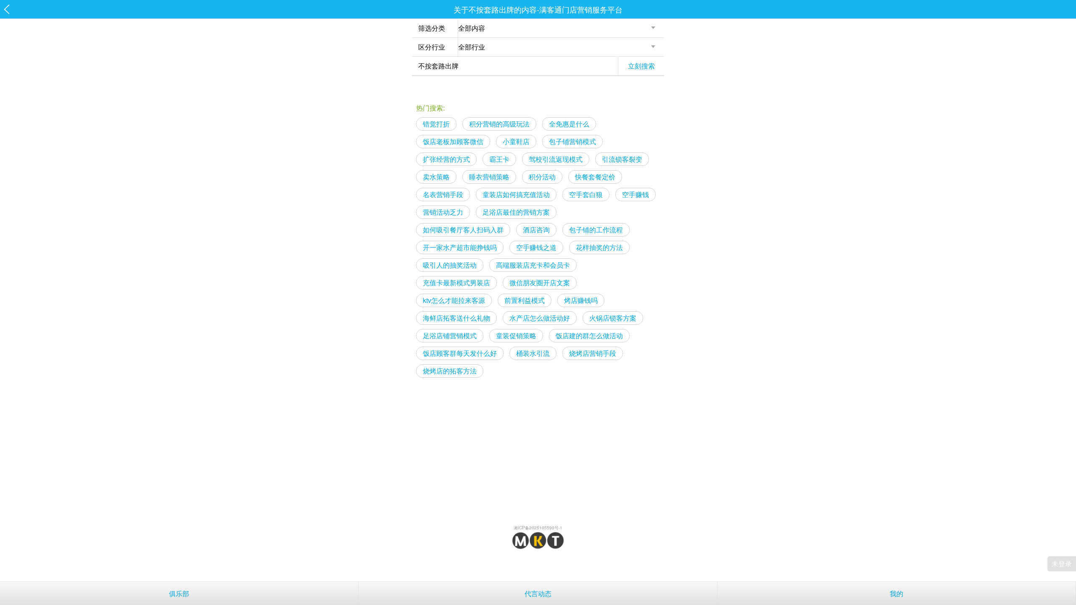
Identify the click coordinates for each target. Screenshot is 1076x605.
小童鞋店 (516, 141)
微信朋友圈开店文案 (539, 282)
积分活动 (542, 177)
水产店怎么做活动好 (539, 318)
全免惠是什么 (569, 124)
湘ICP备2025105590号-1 (538, 528)
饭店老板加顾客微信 (453, 141)
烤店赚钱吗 (581, 300)
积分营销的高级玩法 (499, 124)
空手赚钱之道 (536, 247)
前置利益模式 (524, 300)
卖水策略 (436, 177)
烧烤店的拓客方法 (450, 371)
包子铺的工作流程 (596, 229)
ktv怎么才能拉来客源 (454, 300)
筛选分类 (431, 28)
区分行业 (431, 47)
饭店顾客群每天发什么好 (460, 353)
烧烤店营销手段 (592, 353)
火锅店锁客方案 (612, 318)
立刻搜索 (641, 66)
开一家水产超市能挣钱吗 (460, 247)
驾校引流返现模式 (556, 159)
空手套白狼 (586, 194)
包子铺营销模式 (572, 141)
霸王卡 (499, 159)
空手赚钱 (635, 194)
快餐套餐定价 (595, 177)
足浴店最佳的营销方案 (516, 212)
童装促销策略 (516, 335)
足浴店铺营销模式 (450, 335)
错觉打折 (436, 124)
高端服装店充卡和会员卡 (533, 265)
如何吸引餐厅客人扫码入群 (463, 229)
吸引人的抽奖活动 (450, 265)
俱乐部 (179, 593)
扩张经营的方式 (446, 159)
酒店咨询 (536, 229)
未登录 (1062, 563)
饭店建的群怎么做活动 (589, 335)
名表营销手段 (443, 194)
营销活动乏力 (443, 212)
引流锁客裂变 (622, 159)
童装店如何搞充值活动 (516, 194)
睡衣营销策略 (489, 177)
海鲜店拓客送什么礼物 (456, 318)
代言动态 (538, 593)
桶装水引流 (533, 353)
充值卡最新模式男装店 (456, 282)
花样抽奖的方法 (599, 247)
